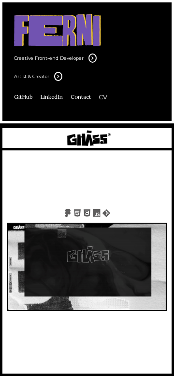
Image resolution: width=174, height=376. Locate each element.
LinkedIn (51, 97)
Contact (81, 97)
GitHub (23, 97)
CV (103, 97)
